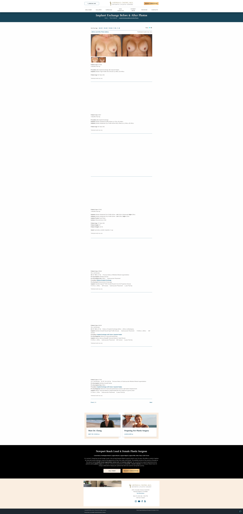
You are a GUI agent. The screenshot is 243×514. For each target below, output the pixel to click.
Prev (92, 402)
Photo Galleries (113, 18)
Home (106, 18)
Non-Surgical (120, 9)
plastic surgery (99, 464)
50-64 (110, 28)
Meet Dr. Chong (93, 434)
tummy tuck (116, 462)
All (119, 28)
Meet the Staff (137, 169)
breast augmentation (106, 462)
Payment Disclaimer (98, 512)
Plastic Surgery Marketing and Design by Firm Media (145, 510)
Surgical (109, 10)
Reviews (144, 10)
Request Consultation (151, 3)
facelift (98, 462)
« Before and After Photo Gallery (100, 32)
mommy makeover (127, 462)
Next (151, 402)
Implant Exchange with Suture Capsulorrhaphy (109, 334)
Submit (105, 169)
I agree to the (104, 165)
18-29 (100, 28)
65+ (115, 28)
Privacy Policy (86, 512)
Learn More (128, 434)
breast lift (127, 464)
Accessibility (92, 512)
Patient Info (133, 9)
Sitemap (103, 512)
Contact (154, 10)
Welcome (88, 10)
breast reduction (136, 464)
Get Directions (140, 493)
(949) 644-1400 (92, 3)
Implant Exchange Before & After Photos (128, 18)
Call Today (112, 471)
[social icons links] (135, 501)
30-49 (105, 28)
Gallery (98, 10)
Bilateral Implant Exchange (104, 280)
